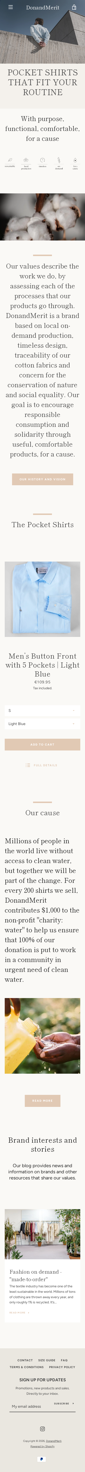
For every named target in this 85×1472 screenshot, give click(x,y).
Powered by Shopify (42, 1446)
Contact (25, 1360)
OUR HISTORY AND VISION (43, 479)
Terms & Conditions (27, 1367)
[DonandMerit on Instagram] (42, 1429)
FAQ (64, 1360)
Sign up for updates (42, 1379)
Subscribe (61, 1403)
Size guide (46, 1360)
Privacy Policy (62, 1367)
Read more (42, 1100)
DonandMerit (42, 7)
